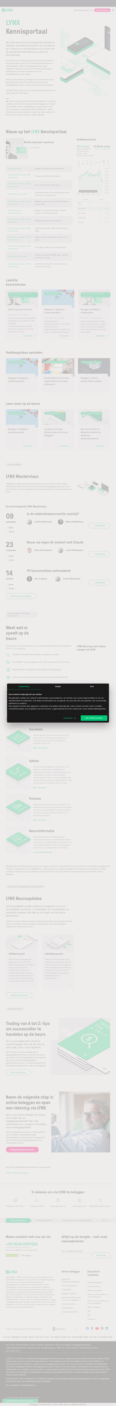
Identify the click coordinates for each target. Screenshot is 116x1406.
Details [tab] (58, 686)
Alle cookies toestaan (94, 718)
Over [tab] (92, 686)
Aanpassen (68, 718)
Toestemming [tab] (24, 686)
